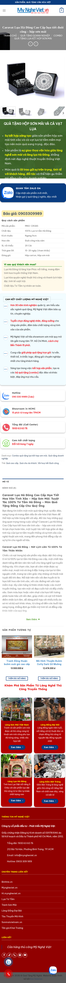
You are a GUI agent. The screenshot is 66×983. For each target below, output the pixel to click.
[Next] (59, 80)
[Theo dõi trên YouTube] (25, 955)
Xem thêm (31, 619)
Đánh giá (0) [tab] (9, 488)
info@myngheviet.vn (25, 855)
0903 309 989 (24, 861)
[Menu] (4, 10)
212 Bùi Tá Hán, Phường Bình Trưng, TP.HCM (30, 849)
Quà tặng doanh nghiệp (35, 35)
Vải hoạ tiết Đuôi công (48, 463)
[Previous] (7, 80)
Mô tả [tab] (5, 481)
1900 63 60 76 (25, 843)
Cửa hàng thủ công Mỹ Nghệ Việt (29, 947)
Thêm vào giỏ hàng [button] (17, 678)
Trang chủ (10, 35)
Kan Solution (36, 979)
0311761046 (51, 832)
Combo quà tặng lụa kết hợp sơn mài (38, 37)
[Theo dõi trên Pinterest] (19, 955)
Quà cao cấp (12, 463)
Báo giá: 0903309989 (22, 213)
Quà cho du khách (28, 463)
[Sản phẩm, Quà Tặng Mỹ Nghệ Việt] (33, 10)
